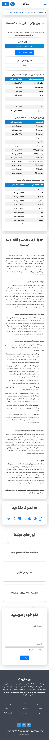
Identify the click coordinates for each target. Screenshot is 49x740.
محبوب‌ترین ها (8, 704)
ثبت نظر (24, 657)
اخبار (40, 713)
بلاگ (40, 708)
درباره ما (24, 713)
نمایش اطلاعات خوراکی (24, 52)
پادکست (8, 708)
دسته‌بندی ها (24, 704)
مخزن (24, 708)
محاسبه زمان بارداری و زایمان (24, 593)
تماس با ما (8, 713)
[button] (24, 46)
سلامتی (37, 12)
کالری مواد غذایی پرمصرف (26, 12)
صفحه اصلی (40, 704)
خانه (42, 12)
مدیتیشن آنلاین (24, 572)
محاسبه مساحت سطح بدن (24, 552)
